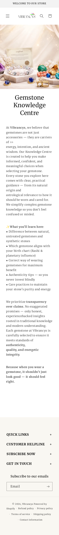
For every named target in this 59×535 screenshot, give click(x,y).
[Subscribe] (48, 486)
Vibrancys (27, 504)
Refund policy (26, 508)
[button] (7, 16)
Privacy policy (45, 508)
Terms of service (20, 514)
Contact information (31, 520)
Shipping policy (42, 514)
